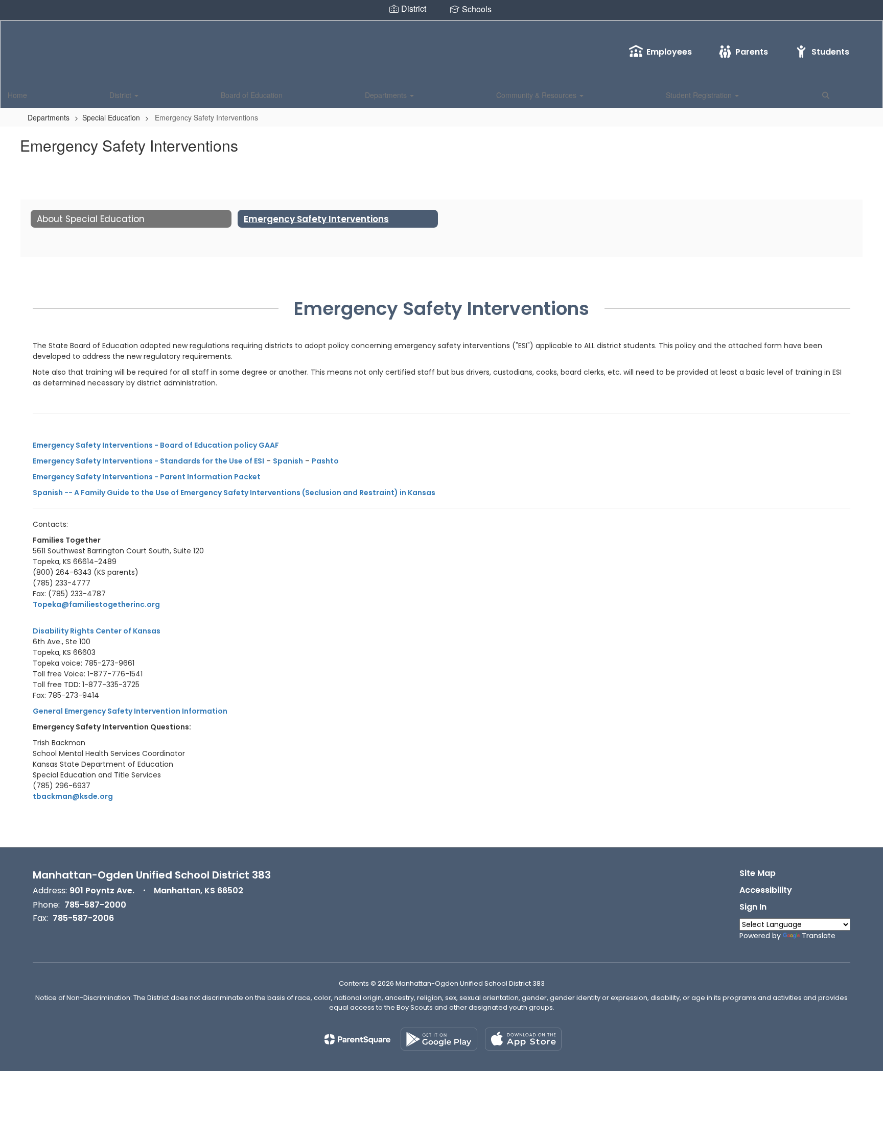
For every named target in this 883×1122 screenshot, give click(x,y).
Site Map (757, 873)
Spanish (288, 461)
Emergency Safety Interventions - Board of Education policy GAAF (156, 445)
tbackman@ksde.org (73, 796)
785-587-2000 (95, 905)
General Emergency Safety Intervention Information (130, 711)
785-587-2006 (83, 918)
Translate (818, 936)
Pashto (325, 461)
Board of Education (252, 95)
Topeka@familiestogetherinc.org (96, 604)
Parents (751, 52)
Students (830, 52)
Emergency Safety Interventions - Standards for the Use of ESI (148, 461)
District (121, 95)
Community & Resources (537, 95)
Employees (669, 52)
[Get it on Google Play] (439, 1039)
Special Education (111, 117)
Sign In (752, 907)
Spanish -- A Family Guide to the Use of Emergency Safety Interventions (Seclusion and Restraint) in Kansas (234, 492)
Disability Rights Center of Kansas (96, 631)
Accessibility (765, 890)
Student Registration (700, 95)
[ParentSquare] (357, 1039)
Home (17, 95)
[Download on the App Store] (523, 1039)
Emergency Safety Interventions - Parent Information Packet (147, 477)
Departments (387, 95)
